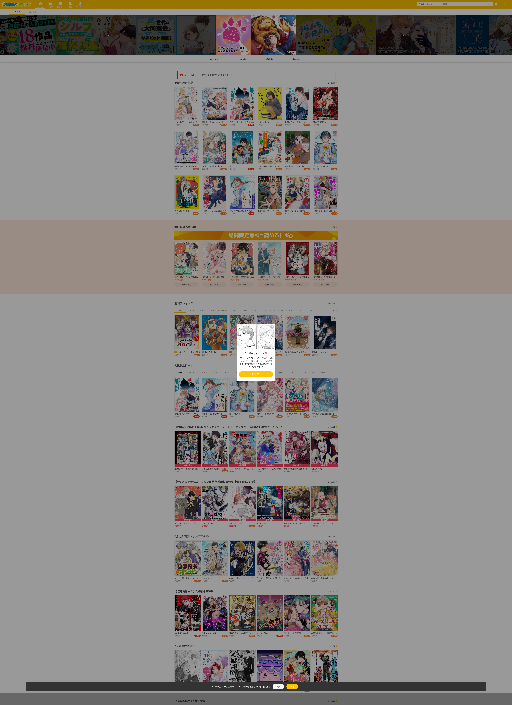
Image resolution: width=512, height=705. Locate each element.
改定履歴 (266, 686)
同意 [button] (292, 686)
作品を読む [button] (256, 374)
